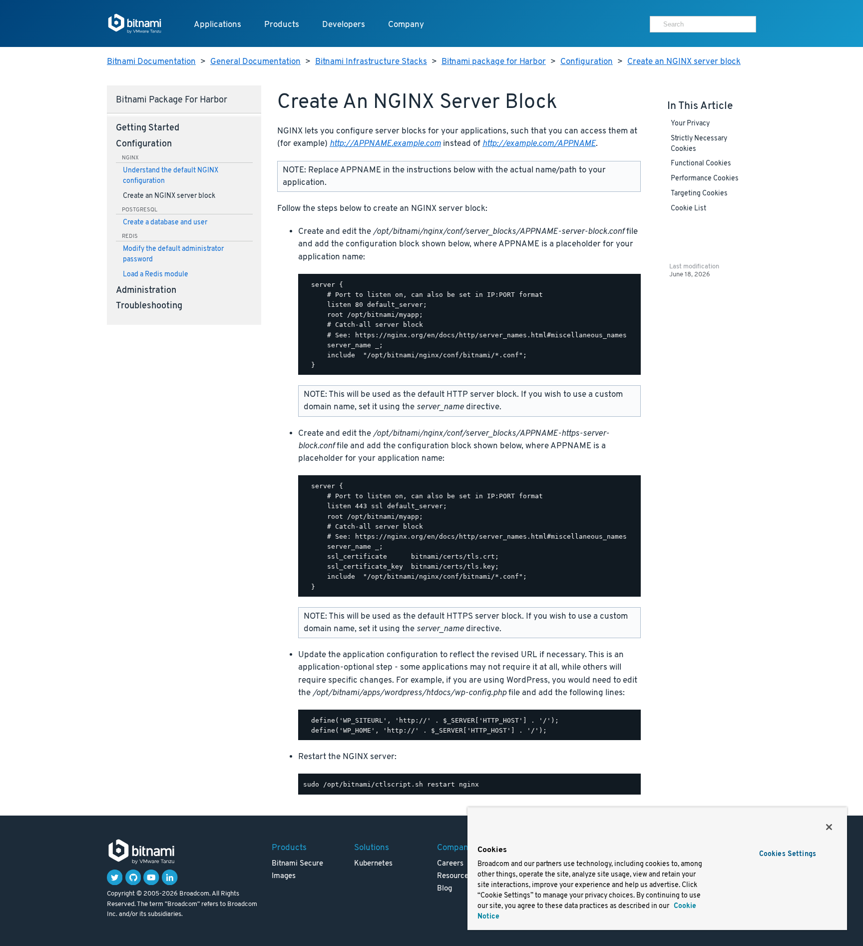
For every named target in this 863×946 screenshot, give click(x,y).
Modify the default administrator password (173, 254)
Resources (454, 876)
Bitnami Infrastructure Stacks (371, 61)
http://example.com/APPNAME (539, 143)
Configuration (586, 61)
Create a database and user (165, 222)
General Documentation (255, 61)
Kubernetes (373, 864)
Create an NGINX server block (684, 61)
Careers (450, 864)
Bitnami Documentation (151, 61)
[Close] (829, 827)
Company (406, 24)
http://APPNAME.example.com (385, 143)
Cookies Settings (787, 854)
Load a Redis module (155, 274)
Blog (444, 889)
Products (281, 24)
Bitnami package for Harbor (493, 61)
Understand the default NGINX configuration (170, 175)
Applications (217, 24)
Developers (343, 24)
